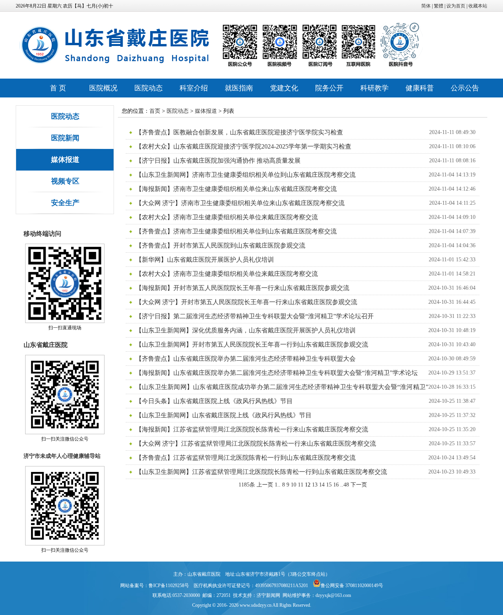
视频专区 (65, 181)
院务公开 (329, 88)
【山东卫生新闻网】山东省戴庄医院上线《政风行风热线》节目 (224, 415)
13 (315, 485)
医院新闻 (65, 138)
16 (336, 485)
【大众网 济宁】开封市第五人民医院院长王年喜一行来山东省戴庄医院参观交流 (246, 302)
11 (300, 485)
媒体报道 (65, 159)
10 (293, 485)
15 (329, 485)
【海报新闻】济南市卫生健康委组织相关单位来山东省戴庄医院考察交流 (236, 188)
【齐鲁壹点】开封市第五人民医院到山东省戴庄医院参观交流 (220, 245)
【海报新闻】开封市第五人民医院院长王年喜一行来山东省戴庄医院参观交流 (242, 288)
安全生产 (65, 203)
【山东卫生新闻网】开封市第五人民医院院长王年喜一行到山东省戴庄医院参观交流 (252, 344)
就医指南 (239, 88)
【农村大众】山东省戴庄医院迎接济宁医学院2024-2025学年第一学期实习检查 (243, 146)
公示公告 (465, 88)
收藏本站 (477, 6)
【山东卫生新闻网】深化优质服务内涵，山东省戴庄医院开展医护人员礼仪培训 (246, 330)
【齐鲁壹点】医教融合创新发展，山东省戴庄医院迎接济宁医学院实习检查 (239, 132)
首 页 (58, 88)
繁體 (438, 6)
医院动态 (148, 88)
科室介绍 (194, 88)
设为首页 (455, 6)
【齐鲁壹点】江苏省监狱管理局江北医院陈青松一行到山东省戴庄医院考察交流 (246, 457)
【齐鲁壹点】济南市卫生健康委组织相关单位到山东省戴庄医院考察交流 (236, 231)
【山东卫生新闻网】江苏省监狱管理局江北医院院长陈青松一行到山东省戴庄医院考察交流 (261, 471)
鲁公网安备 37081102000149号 (352, 585)
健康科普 (420, 88)
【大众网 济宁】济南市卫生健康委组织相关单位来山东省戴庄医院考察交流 (240, 203)
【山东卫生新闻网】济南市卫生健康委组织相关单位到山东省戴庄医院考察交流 (246, 174)
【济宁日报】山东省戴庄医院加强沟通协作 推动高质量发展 (218, 160)
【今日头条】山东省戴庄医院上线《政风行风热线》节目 (214, 401)
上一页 (265, 485)
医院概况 (103, 88)
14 (322, 485)
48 (346, 485)
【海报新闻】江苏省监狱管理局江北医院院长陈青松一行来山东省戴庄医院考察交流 (252, 429)
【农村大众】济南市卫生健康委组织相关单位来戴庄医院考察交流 (227, 217)
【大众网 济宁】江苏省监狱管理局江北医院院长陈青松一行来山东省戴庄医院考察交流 (256, 443)
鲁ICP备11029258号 (169, 585)
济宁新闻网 (268, 595)
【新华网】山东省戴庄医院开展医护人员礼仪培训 (205, 259)
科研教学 (374, 88)
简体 (426, 6)
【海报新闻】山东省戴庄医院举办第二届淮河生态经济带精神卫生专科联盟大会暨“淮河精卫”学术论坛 (277, 372)
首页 (154, 111)
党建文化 (284, 88)
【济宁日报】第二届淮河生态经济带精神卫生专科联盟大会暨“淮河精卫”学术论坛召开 (255, 316)
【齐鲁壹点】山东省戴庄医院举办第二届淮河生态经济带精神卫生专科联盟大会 (246, 358)
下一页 (359, 485)
